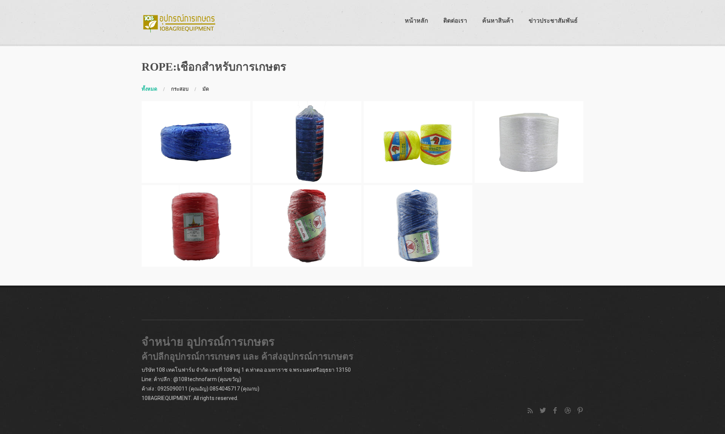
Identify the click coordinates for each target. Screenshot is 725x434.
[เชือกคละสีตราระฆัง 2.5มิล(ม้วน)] (418, 226)
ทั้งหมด (149, 89)
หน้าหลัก (416, 20)
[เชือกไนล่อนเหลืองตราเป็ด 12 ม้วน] (418, 142)
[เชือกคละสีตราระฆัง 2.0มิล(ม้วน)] (307, 226)
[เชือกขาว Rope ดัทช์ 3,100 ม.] (529, 142)
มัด (205, 89)
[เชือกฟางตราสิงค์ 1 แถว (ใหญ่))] (307, 142)
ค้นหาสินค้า (498, 20)
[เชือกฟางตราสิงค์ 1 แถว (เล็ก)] (196, 142)
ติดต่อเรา (455, 20)
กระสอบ (179, 89)
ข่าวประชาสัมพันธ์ (553, 20)
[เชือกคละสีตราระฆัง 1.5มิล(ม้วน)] (196, 226)
